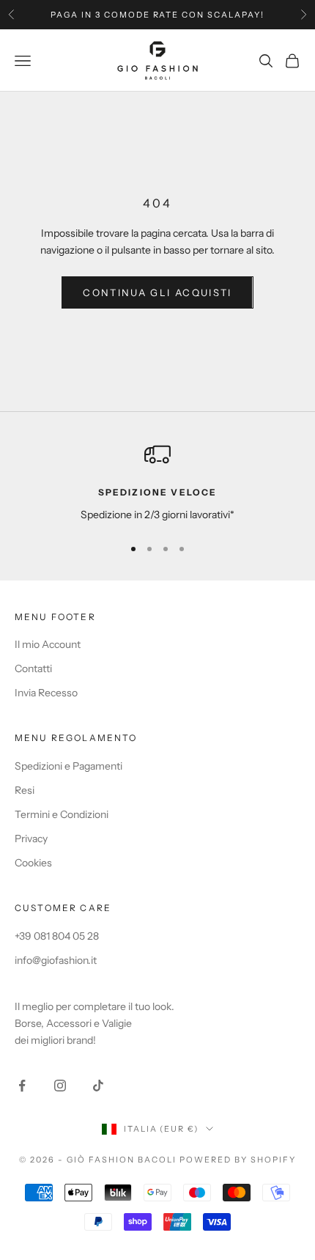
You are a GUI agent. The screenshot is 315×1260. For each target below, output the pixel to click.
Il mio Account (48, 644)
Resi (24, 790)
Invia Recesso (46, 692)
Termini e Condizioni (61, 814)
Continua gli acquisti (157, 292)
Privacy (31, 838)
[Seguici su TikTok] (98, 1085)
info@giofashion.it (56, 960)
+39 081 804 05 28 (57, 936)
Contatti (33, 668)
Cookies (33, 862)
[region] (157, 482)
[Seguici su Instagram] (60, 1085)
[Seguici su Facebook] (22, 1085)
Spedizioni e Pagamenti (68, 766)
